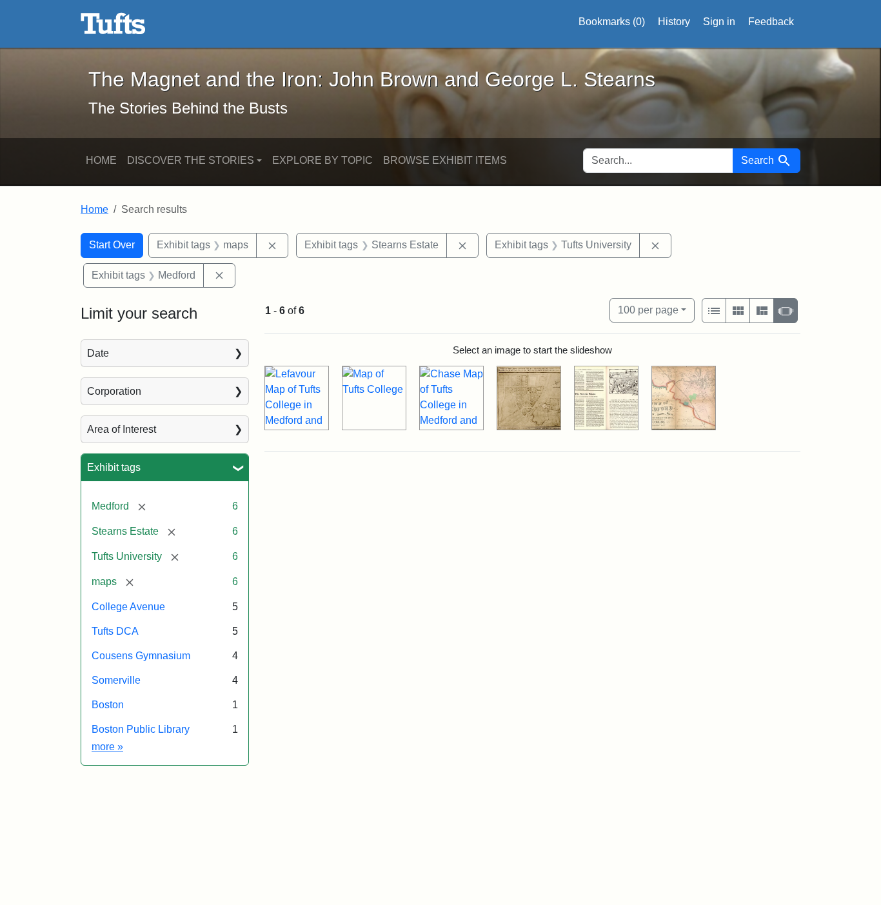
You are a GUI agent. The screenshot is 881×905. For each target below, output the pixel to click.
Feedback (771, 21)
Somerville (116, 680)
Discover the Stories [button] (190, 160)
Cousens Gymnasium (141, 655)
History (674, 21)
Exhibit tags (114, 467)
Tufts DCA (115, 631)
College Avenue (128, 606)
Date (98, 353)
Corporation (114, 391)
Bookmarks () (612, 21)
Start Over (112, 244)
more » (107, 746)
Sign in (719, 21)
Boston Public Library (141, 729)
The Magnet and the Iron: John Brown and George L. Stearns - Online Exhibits (113, 24)
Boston (108, 704)
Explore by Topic (322, 160)
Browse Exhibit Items (445, 160)
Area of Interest (121, 429)
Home (101, 160)
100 (648, 309)
